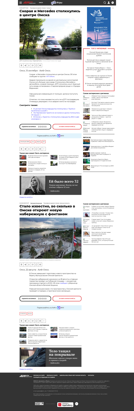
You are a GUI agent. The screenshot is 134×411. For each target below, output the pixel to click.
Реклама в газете (52, 375)
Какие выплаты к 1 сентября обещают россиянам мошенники (102, 147)
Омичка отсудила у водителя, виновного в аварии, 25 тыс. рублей (37, 170)
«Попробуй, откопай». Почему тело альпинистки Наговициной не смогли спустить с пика (102, 214)
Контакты (91, 375)
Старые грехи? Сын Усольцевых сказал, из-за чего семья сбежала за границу (102, 221)
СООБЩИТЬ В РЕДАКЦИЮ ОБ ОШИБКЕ (44, 377)
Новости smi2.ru (26, 197)
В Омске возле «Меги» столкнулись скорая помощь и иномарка (37, 163)
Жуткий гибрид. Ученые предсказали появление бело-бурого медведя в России (103, 130)
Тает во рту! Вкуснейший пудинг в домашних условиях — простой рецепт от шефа (102, 117)
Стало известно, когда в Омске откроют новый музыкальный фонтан (37, 335)
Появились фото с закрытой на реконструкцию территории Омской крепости (37, 341)
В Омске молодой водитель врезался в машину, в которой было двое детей (98, 85)
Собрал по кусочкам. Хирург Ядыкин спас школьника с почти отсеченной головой (103, 208)
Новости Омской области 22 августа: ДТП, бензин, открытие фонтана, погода (37, 329)
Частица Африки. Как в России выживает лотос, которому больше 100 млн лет (102, 240)
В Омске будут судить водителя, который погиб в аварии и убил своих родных (69, 157)
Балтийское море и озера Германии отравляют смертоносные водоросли (102, 140)
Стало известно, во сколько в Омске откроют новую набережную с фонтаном (99, 77)
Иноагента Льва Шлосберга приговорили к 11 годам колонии (101, 160)
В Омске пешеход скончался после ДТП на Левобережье (68, 162)
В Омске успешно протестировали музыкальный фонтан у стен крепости (68, 335)
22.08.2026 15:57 (24, 203)
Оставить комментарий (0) (67, 126)
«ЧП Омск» (50, 76)
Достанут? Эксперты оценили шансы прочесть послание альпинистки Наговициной (103, 104)
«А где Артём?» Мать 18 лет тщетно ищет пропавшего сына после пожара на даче (102, 227)
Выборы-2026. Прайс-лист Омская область (73, 375)
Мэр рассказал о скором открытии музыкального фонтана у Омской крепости (69, 329)
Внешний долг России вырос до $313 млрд (102, 166)
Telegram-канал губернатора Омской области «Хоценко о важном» (40, 260)
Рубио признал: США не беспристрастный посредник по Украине (101, 154)
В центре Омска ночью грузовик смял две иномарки (38, 156)
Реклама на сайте (39, 375)
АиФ (59, 61)
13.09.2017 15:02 (24, 8)
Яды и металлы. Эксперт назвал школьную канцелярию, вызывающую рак (101, 234)
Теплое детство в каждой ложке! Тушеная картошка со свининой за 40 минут (98, 61)
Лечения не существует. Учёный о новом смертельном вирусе (102, 109)
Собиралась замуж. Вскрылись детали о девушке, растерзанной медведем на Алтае (102, 123)
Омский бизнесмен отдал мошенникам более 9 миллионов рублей (99, 53)
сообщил (64, 283)
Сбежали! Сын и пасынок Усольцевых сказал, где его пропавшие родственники (103, 97)
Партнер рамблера (50, 403)
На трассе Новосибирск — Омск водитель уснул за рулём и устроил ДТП (99, 69)
